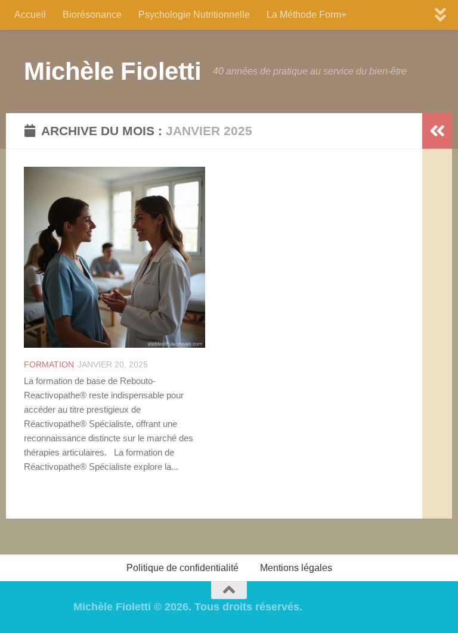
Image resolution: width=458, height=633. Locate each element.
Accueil (30, 15)
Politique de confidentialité (182, 568)
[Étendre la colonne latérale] (437, 131)
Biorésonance (92, 15)
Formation (49, 364)
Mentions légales (296, 568)
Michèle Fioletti (112, 71)
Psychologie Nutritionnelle (194, 15)
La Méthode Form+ (306, 15)
